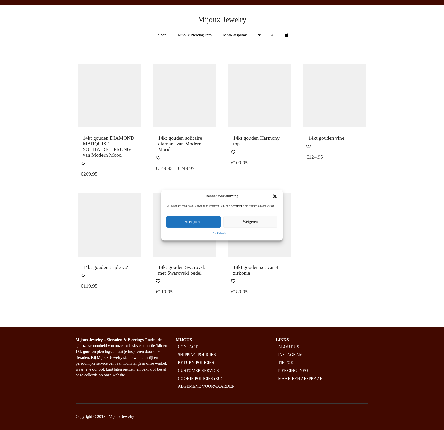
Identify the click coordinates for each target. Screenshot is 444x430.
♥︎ (259, 35)
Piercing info (293, 370)
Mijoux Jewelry (222, 19)
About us (288, 346)
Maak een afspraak (300, 378)
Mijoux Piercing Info (195, 35)
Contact (188, 346)
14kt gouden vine (326, 138)
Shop (162, 35)
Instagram (290, 354)
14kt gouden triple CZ (106, 267)
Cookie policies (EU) (200, 378)
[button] (275, 196)
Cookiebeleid (219, 233)
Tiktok (286, 362)
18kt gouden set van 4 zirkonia (256, 270)
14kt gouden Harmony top (256, 140)
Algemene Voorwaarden (206, 386)
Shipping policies (197, 354)
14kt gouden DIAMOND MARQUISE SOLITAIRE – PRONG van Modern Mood (108, 146)
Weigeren (250, 222)
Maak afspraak (235, 35)
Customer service (198, 370)
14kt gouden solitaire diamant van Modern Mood (180, 143)
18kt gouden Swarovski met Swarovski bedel (182, 270)
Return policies (196, 362)
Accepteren (193, 222)
